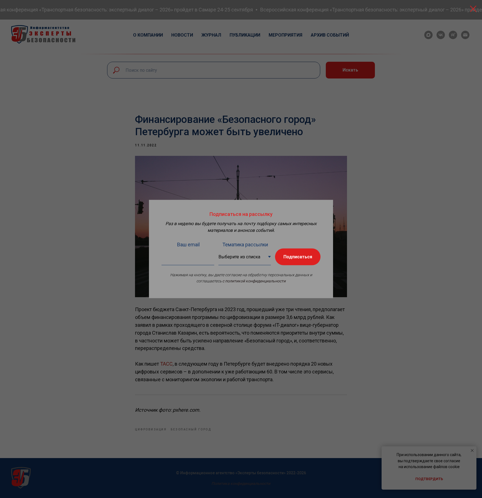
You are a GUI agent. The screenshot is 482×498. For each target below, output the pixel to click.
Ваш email (188, 244)
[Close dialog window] (473, 9)
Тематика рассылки (245, 244)
